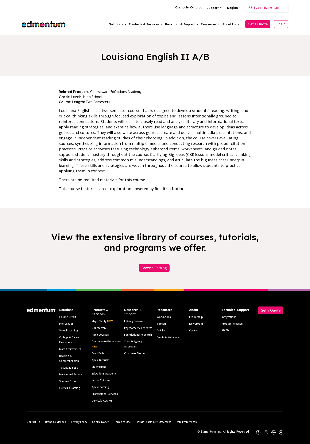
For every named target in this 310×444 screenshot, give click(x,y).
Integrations (229, 317)
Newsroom (196, 324)
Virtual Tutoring (101, 380)
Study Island (99, 367)
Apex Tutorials (100, 360)
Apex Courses (100, 334)
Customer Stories (135, 353)
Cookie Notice (100, 422)
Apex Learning (100, 387)
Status (225, 329)
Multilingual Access (70, 374)
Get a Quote (258, 24)
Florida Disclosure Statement (153, 422)
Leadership (196, 317)
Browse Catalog (154, 268)
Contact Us (33, 422)
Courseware (99, 328)
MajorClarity (99, 321)
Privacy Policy (79, 422)
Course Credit (67, 317)
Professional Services (105, 394)
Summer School (68, 381)
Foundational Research (138, 334)
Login (281, 24)
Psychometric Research (138, 328)
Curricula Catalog (69, 388)
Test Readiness (68, 367)
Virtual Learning (68, 330)
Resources (164, 310)
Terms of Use (122, 422)
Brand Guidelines (55, 422)
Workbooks (164, 317)
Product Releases (232, 324)
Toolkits (162, 324)
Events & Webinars (168, 337)
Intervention (66, 324)
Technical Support (235, 310)
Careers (194, 330)
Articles (161, 330)
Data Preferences (186, 422)
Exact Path (98, 353)
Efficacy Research (134, 321)
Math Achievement (70, 349)
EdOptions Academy (104, 373)
